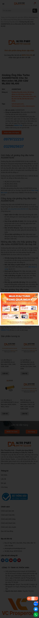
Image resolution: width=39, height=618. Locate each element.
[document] (19, 309)
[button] (36, 295)
